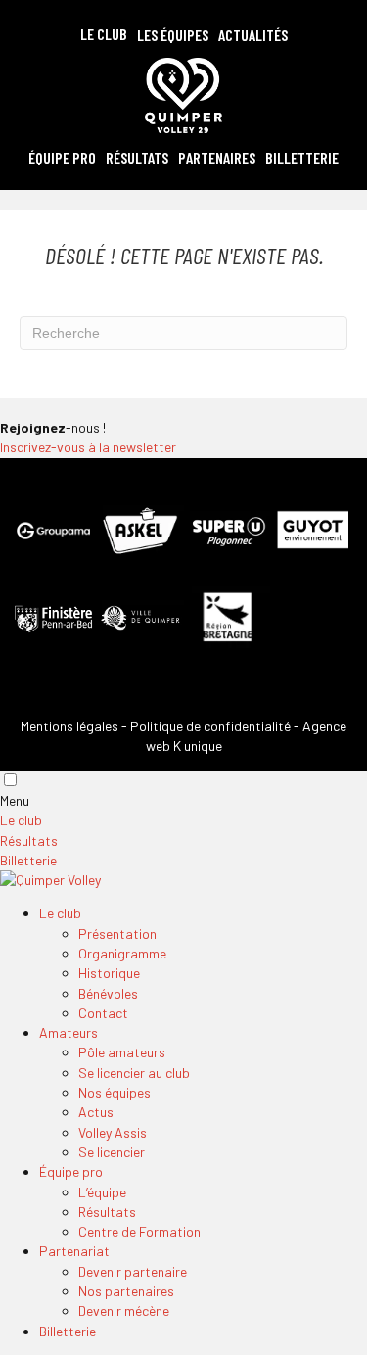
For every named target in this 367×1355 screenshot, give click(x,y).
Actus (96, 1111)
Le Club (103, 33)
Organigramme (122, 953)
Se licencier (111, 1152)
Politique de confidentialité (210, 726)
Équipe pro (71, 1171)
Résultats (137, 157)
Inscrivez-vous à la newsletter (88, 447)
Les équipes (172, 34)
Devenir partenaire (132, 1271)
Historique (109, 972)
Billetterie (302, 157)
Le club (21, 820)
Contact (103, 1013)
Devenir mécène (123, 1310)
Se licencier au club (134, 1072)
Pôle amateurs (121, 1052)
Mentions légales (69, 726)
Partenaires (216, 157)
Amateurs (68, 1032)
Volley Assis (112, 1132)
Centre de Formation (139, 1231)
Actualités (253, 34)
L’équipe (102, 1192)
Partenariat (74, 1250)
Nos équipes (114, 1092)
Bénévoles (108, 993)
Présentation (117, 933)
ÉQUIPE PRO (62, 157)
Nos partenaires (126, 1291)
